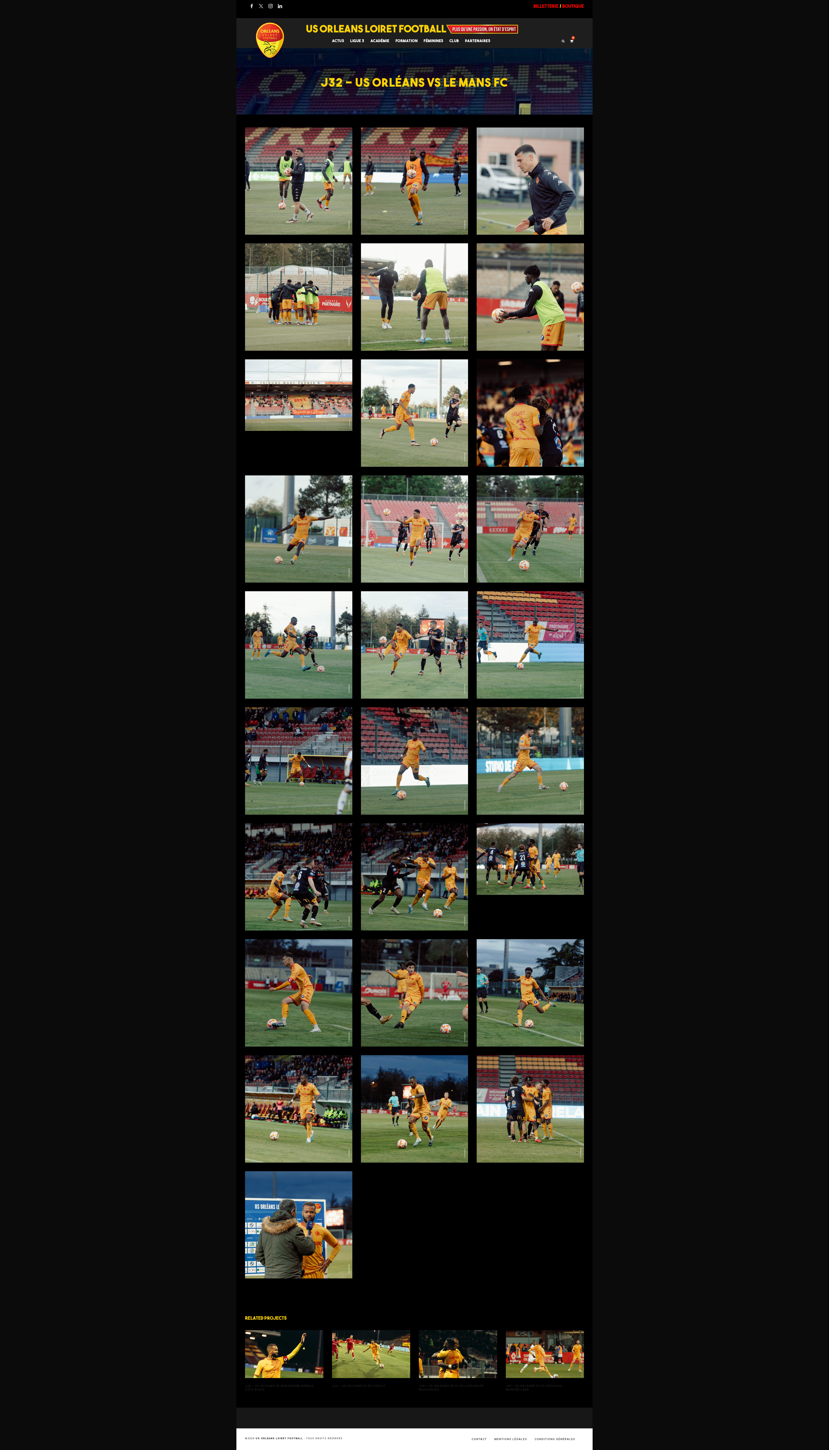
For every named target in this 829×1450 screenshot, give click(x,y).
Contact (479, 1439)
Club (454, 40)
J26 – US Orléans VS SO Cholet (371, 1360)
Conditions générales (555, 1439)
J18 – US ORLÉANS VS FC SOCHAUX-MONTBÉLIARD (545, 1360)
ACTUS (338, 40)
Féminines (433, 40)
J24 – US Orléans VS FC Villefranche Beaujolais (458, 1360)
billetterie (546, 6)
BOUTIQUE (573, 6)
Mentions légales (510, 1439)
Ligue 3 (357, 40)
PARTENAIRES (477, 40)
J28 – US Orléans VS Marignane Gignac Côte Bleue (284, 1360)
